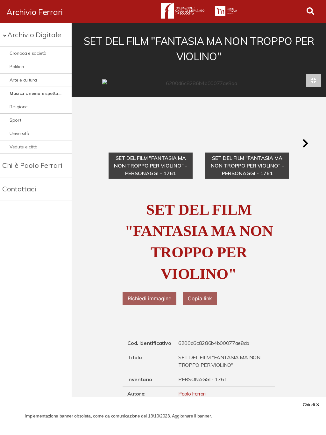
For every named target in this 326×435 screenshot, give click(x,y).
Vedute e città (24, 147)
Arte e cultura (23, 80)
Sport (15, 120)
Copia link (200, 298)
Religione (19, 107)
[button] (305, 143)
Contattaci (19, 188)
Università (19, 133)
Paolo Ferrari (192, 393)
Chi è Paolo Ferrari (32, 165)
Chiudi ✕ (311, 404)
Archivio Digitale (34, 34)
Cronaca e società (28, 53)
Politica (17, 66)
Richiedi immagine (149, 298)
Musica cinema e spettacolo (36, 93)
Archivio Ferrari (34, 12)
